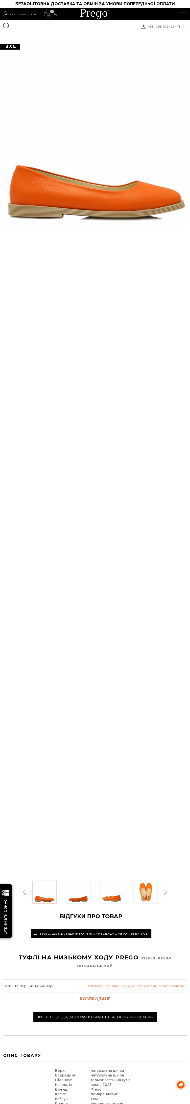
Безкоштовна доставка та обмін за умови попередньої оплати (95, 3)
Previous (24, 892)
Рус (56, 14)
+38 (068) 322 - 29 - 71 (164, 26)
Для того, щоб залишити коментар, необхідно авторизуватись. (91, 933)
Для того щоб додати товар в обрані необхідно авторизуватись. (95, 1017)
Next (165, 892)
